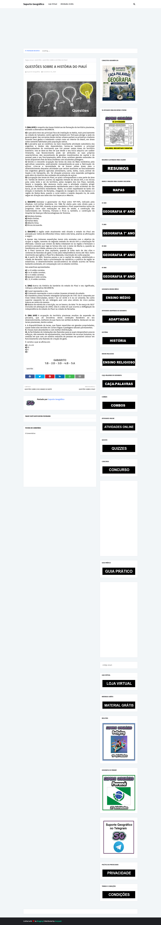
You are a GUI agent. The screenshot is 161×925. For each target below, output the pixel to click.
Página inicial (29, 60)
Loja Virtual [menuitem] (52, 4)
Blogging (40, 921)
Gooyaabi (58, 921)
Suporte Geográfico (33, 4)
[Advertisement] (80, 28)
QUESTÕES (38, 60)
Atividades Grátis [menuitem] (67, 4)
